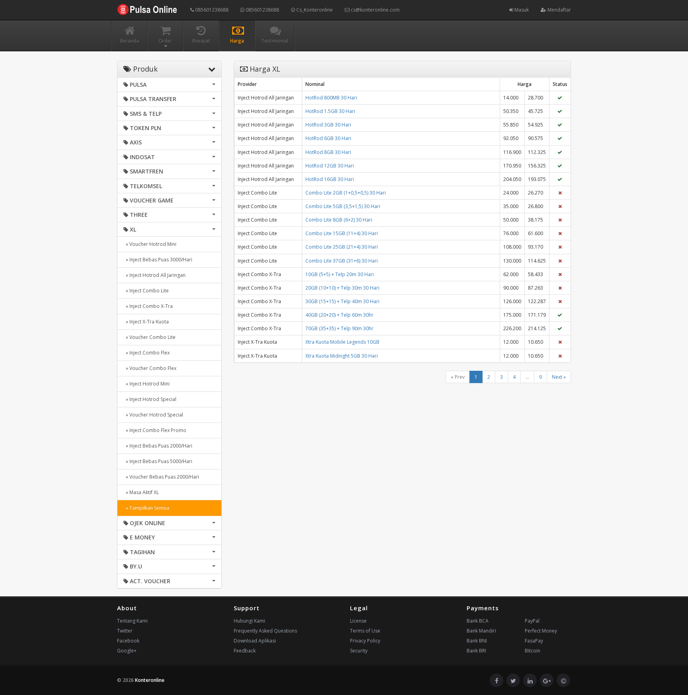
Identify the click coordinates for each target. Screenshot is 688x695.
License (358, 620)
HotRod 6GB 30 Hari (328, 138)
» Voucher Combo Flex (149, 368)
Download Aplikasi (255, 640)
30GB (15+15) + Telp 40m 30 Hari (342, 301)
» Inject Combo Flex (146, 352)
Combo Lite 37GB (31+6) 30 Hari (341, 260)
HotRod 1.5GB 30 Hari (330, 111)
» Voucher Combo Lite (149, 337)
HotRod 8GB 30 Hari (328, 152)
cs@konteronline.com (375, 9)
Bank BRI (476, 650)
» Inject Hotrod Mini (146, 383)
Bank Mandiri (481, 630)
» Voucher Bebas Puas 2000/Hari (161, 476)
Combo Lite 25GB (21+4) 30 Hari (341, 246)
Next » (559, 377)
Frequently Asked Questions (265, 630)
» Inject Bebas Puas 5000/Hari (157, 461)
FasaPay (534, 640)
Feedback (245, 650)
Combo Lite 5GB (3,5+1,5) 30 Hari (342, 206)
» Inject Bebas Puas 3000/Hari (157, 259)
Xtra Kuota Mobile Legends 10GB (342, 342)
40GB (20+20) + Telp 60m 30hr (339, 314)
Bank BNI (477, 640)
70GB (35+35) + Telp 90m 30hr (339, 328)
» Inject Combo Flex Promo (154, 430)
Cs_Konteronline (314, 9)
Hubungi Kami (249, 620)
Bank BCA (478, 620)
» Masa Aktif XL (141, 492)
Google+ (127, 650)
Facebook (128, 640)
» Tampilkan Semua (146, 507)
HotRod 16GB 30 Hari (329, 179)
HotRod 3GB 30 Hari (328, 124)
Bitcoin (532, 650)
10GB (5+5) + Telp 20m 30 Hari (339, 274)
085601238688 (211, 9)
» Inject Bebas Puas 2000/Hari (157, 445)
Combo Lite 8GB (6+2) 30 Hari (338, 219)
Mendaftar (558, 9)
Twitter (125, 630)
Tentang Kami (132, 620)
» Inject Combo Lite (146, 290)
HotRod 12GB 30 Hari (329, 165)
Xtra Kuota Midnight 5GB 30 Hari (341, 355)
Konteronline (149, 680)
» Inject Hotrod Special (149, 399)
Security (358, 650)
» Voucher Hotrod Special (153, 414)
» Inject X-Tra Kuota (146, 321)
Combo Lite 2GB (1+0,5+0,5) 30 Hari (345, 192)
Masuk (521, 9)
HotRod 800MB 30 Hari (331, 97)
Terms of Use (365, 630)
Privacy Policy (365, 640)
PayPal (532, 620)
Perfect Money (541, 630)
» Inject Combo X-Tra (148, 306)
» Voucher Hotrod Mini (149, 244)
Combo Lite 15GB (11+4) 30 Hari (341, 233)
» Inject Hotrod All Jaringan (154, 275)
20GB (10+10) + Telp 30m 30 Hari (342, 287)
